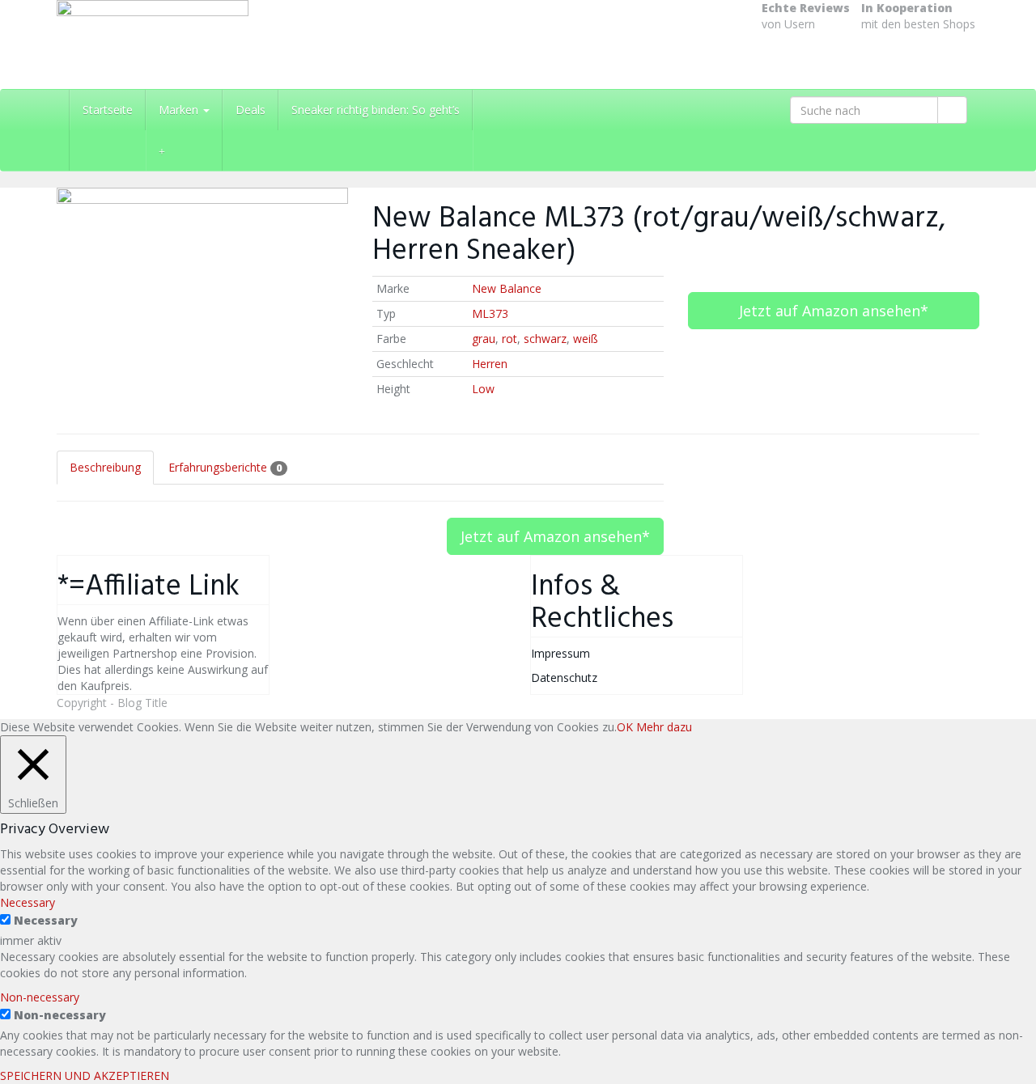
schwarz (545, 338)
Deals (250, 109)
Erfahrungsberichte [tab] (225, 467)
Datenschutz (564, 677)
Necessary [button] (27, 902)
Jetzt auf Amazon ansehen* (833, 310)
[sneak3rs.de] (202, 44)
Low (483, 388)
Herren (489, 363)
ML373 (490, 313)
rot (509, 338)
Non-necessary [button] (39, 997)
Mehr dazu (664, 727)
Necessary (46, 920)
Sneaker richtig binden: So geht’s (375, 109)
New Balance (506, 288)
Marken (180, 109)
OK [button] (625, 727)
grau (483, 338)
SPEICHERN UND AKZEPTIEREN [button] (84, 1075)
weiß (585, 338)
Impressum (560, 653)
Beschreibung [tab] (105, 467)
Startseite (108, 109)
